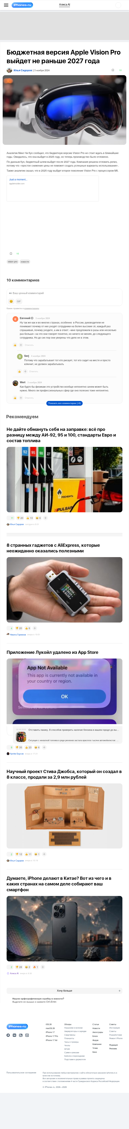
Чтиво (95, 1048)
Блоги (95, 1036)
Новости (25, 261)
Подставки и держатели (75, 1059)
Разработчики (115, 1034)
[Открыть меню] (6, 5)
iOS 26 (49, 1024)
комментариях (31, 308)
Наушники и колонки (73, 1027)
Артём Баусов (17, 753)
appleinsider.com (17, 183)
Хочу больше (64, 990)
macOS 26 (50, 1028)
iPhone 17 (50, 1032)
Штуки (67, 1048)
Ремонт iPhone (116, 1038)
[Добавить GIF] (18, 301)
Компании (97, 1044)
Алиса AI (14, 973)
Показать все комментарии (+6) (64, 403)
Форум (95, 1040)
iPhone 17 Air (51, 1040)
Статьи (96, 1024)
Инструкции (114, 1027)
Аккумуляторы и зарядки (75, 1031)
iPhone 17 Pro (52, 1036)
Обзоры (67, 1024)
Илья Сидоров (17, 524)
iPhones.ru (50, 1086)
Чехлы (67, 1045)
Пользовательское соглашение (21, 1072)
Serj (26, 356)
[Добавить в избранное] (113, 70)
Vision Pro (12, 261)
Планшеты (69, 1038)
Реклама (113, 1048)
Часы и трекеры (71, 1041)
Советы (112, 1024)
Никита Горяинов (18, 634)
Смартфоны (69, 1034)
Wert (22, 382)
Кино (95, 1052)
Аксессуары (98, 1032)
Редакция (113, 1044)
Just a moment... (18, 179)
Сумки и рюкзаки (71, 1052)
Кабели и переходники (74, 1055)
